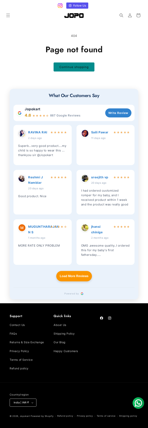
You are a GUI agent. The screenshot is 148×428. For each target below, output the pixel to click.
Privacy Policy (19, 351)
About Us (60, 325)
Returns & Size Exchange (27, 342)
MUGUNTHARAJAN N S (38, 229)
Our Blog (60, 342)
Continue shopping (74, 67)
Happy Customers (66, 351)
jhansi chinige (97, 229)
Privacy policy (85, 416)
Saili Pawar (100, 132)
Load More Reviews (74, 276)
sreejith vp (99, 177)
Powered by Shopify (42, 416)
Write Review (118, 113)
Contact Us (17, 325)
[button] (8, 15)
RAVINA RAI (37, 132)
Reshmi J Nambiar (35, 180)
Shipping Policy (64, 333)
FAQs (13, 333)
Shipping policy (128, 416)
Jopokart (32, 109)
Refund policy (19, 368)
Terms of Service (21, 359)
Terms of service (106, 416)
